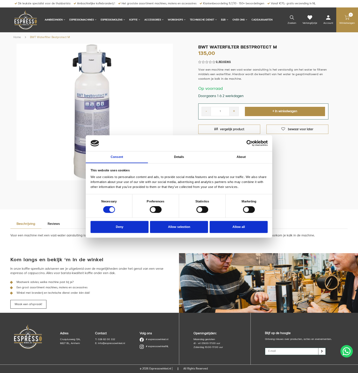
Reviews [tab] (54, 224)
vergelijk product (232, 129)
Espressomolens (111, 20)
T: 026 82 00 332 (105, 339)
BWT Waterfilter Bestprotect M (50, 37)
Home (17, 37)
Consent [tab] (117, 157)
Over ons (238, 20)
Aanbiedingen (54, 20)
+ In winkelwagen (284, 111)
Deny (119, 227)
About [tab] (241, 157)
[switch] (156, 209)
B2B (223, 20)
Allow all (238, 227)
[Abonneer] (322, 351)
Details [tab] (179, 157)
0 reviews (223, 62)
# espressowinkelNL (157, 346)
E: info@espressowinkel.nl (110, 343)
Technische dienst (202, 20)
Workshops (175, 20)
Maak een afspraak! (28, 304)
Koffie (133, 20)
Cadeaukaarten (262, 20)
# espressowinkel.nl (157, 339)
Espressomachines (81, 20)
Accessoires (152, 20)
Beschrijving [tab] (26, 224)
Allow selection (179, 227)
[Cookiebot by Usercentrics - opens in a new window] (249, 143)
